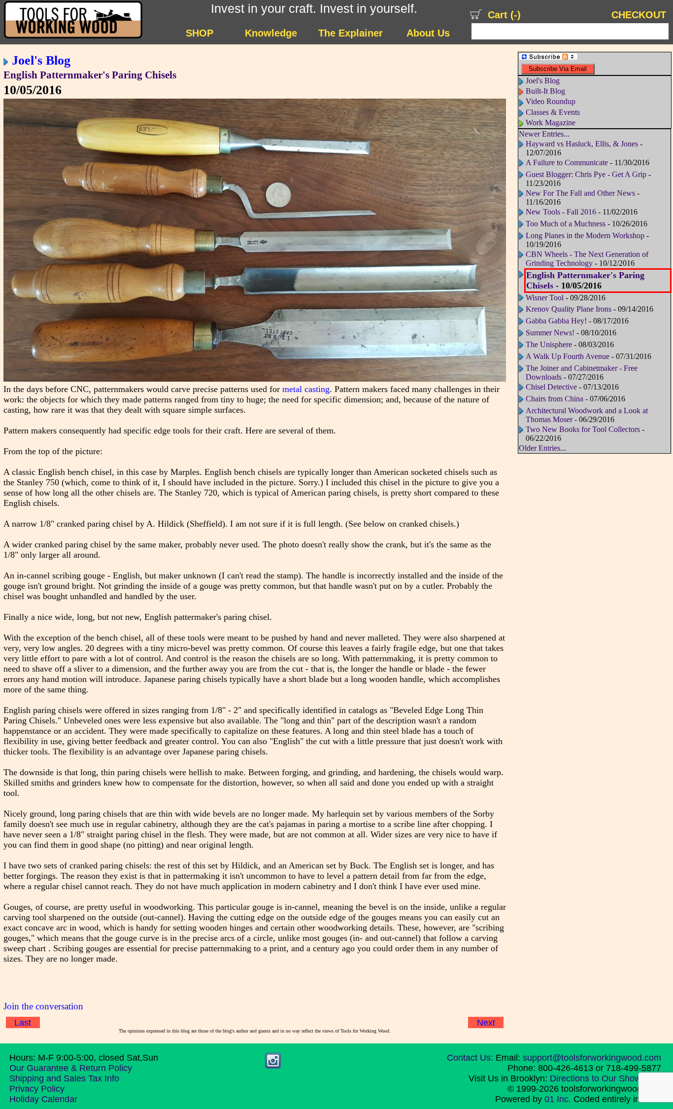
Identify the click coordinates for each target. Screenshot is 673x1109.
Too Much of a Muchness (566, 223)
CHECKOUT (638, 14)
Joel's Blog (41, 60)
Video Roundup (550, 101)
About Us (428, 33)
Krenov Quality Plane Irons (568, 309)
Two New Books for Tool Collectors (583, 429)
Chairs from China (554, 398)
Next (486, 1022)
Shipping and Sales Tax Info (64, 1078)
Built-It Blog (545, 91)
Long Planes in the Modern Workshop (585, 235)
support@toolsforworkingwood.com (592, 1058)
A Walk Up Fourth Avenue (567, 356)
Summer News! (550, 332)
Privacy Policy (37, 1089)
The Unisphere (549, 344)
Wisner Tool (545, 297)
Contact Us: (470, 1058)
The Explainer (350, 33)
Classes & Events (553, 112)
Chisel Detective (551, 387)
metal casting (306, 389)
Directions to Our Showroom (605, 1078)
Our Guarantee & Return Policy (70, 1068)
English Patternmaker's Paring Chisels (89, 75)
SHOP (199, 33)
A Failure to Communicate (567, 162)
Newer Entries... (544, 134)
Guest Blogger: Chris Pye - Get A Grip (586, 174)
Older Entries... (542, 448)
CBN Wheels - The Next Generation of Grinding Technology (587, 258)
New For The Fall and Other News (580, 193)
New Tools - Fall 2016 (561, 212)
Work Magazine (550, 122)
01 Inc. (557, 1099)
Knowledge (271, 33)
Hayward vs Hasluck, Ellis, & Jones (582, 144)
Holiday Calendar (43, 1099)
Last (22, 1022)
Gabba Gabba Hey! (556, 321)
